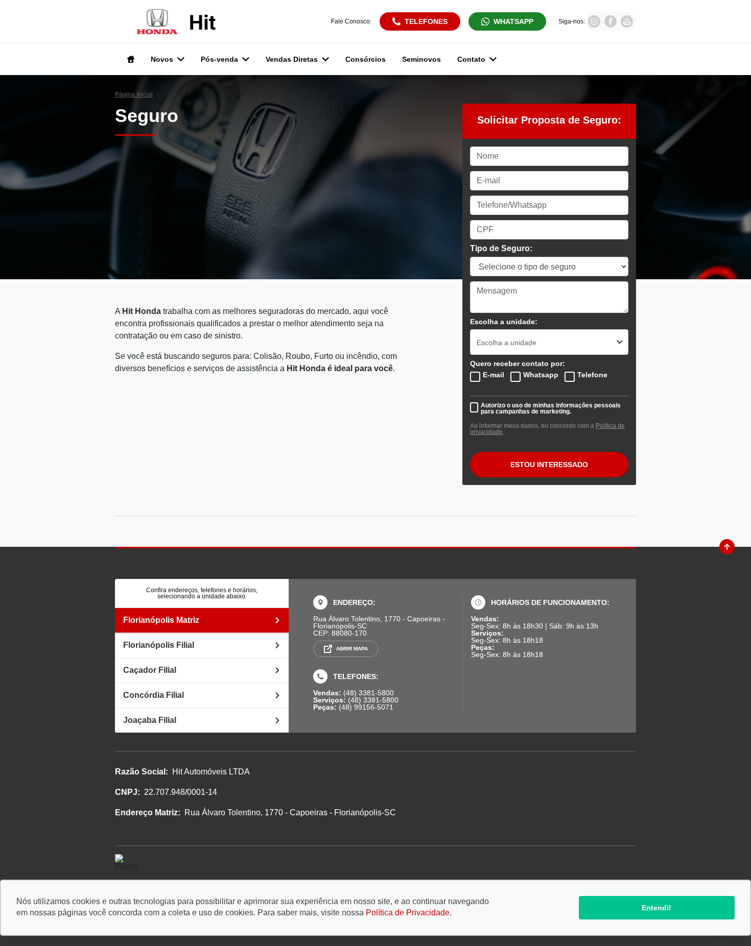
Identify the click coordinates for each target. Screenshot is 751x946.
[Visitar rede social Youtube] (627, 24)
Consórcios (365, 59)
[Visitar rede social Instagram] (594, 24)
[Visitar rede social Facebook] (610, 24)
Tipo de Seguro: (501, 249)
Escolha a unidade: (503, 321)
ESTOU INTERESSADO (549, 464)
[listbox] (549, 342)
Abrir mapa (352, 648)
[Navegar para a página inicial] (129, 59)
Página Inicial (134, 94)
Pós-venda (219, 59)
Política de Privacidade (408, 912)
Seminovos (421, 59)
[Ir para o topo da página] (727, 546)
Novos (162, 59)
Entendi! (656, 908)
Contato (471, 59)
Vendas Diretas (292, 59)
